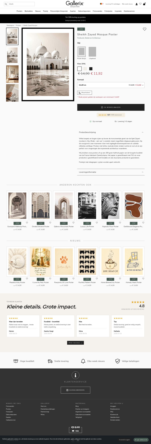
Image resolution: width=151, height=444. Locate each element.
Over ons (43, 406)
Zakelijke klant (114, 417)
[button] (6, 4)
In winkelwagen (112, 107)
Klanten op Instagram (82, 409)
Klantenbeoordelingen (48, 409)
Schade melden (115, 420)
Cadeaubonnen (77, 390)
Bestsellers (29, 11)
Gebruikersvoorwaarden (83, 415)
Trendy (45, 11)
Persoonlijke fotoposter (59, 11)
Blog (77, 406)
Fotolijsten (108, 11)
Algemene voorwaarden (83, 412)
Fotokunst (80, 38)
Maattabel (85, 93)
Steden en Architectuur (93, 38)
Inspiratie (118, 11)
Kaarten (73, 11)
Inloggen (113, 406)
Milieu (43, 415)
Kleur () (81, 64)
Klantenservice (129, 11)
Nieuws (38, 11)
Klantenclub (114, 415)
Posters (19, 11)
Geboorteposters (84, 11)
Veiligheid (79, 417)
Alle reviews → (75, 343)
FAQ (111, 412)
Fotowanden (97, 11)
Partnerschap (45, 412)
